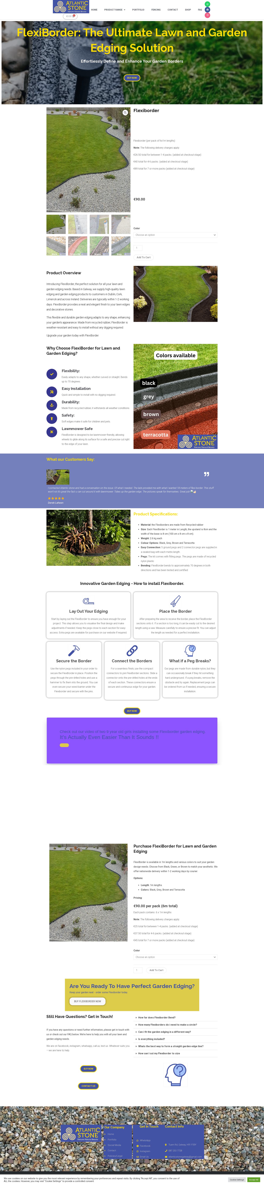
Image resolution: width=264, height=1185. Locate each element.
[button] (125, 112)
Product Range (113, 10)
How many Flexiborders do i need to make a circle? (167, 1024)
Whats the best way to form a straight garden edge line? (171, 1046)
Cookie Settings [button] (237, 1180)
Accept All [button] (253, 1180)
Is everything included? (151, 1039)
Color (137, 228)
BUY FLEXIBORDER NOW (87, 1001)
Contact (173, 10)
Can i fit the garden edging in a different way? (164, 1031)
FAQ (200, 10)
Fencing (156, 10)
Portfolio (138, 10)
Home (94, 10)
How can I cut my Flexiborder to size (159, 1053)
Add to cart (143, 257)
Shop (188, 10)
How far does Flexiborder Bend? (157, 1017)
